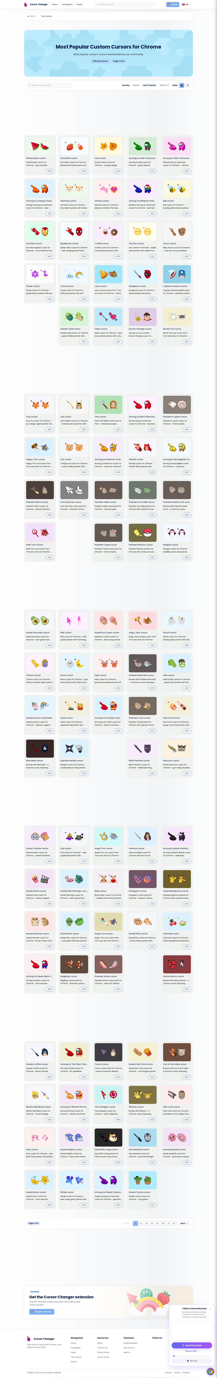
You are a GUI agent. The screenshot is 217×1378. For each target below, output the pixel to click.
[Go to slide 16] (199, 1356)
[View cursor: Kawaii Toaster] (40, 845)
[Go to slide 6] (182, 1356)
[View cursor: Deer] (108, 672)
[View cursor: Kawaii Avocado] (40, 630)
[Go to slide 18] (202, 1356)
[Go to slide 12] (192, 1356)
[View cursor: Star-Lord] (177, 1104)
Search (74, 1361)
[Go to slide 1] (173, 1356)
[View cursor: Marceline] (40, 758)
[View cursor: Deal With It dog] (108, 1146)
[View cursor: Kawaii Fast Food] (143, 1061)
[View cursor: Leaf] (108, 155)
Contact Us (102, 1347)
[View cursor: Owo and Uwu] (74, 499)
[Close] (210, 1309)
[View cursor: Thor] (108, 414)
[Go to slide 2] (175, 1356)
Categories (67, 4)
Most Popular (149, 85)
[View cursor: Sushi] (74, 715)
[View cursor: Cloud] (74, 283)
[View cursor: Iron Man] (40, 241)
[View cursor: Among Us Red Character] (143, 414)
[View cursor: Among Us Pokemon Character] (108, 456)
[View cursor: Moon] (74, 672)
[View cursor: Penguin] (177, 542)
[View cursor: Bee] (177, 198)
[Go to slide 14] (195, 1356)
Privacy (168, 1372)
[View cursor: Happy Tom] (40, 456)
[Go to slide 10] (189, 1356)
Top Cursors (76, 1357)
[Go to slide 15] (197, 1356)
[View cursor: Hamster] (74, 198)
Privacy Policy (103, 1352)
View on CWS (191, 1351)
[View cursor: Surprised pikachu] (177, 888)
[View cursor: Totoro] (108, 1061)
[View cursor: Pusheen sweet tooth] (177, 499)
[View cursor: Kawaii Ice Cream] (108, 630)
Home (55, 4)
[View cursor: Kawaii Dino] (74, 931)
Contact (186, 1372)
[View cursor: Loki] (74, 414)
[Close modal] (136, 673)
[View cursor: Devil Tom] (40, 542)
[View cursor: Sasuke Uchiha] (40, 1061)
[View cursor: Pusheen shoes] (108, 973)
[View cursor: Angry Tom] (108, 931)
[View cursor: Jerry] (108, 283)
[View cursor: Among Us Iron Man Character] (108, 715)
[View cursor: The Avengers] (108, 1104)
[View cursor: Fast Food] (177, 715)
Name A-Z (164, 85)
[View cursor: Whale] (74, 1189)
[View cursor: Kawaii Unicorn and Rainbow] (40, 715)
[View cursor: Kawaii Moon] (40, 1189)
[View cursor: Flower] (40, 283)
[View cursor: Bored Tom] (177, 326)
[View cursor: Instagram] (143, 888)
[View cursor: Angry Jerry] (143, 630)
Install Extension (131, 1343)
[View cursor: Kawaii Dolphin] (74, 1146)
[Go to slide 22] (208, 1356)
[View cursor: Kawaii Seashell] (177, 1146)
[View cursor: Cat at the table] (177, 1061)
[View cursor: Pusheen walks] (108, 499)
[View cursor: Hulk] (177, 672)
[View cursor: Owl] (74, 845)
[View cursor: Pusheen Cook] (143, 715)
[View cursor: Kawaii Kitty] (143, 931)
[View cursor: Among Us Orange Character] (40, 198)
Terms (177, 1372)
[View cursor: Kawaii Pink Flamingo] (74, 888)
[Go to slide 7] (184, 1356)
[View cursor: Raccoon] (177, 758)
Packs (79, 4)
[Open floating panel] (210, 1371)
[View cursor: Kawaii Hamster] (40, 931)
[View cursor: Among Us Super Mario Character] (40, 973)
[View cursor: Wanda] (143, 456)
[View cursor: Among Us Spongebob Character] (177, 456)
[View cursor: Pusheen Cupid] (108, 542)
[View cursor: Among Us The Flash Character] (74, 1061)
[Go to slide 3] (177, 1356)
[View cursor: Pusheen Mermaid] (143, 672)
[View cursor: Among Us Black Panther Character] (177, 845)
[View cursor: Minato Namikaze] (40, 1104)
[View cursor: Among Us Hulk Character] (143, 155)
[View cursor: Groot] (177, 241)
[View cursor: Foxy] (40, 414)
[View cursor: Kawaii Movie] (40, 888)
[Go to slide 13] (194, 1356)
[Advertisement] (108, 112)
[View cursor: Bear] (108, 888)
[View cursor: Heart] (108, 326)
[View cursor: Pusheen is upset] (177, 414)
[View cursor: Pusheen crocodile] (143, 499)
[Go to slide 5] (181, 1356)
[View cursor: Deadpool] (143, 283)
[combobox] (125, 4)
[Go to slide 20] (205, 1356)
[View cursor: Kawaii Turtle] (74, 326)
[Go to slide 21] (207, 1356)
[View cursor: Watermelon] (40, 155)
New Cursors (129, 1347)
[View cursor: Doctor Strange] (143, 326)
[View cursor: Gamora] (143, 845)
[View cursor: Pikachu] (143, 1104)
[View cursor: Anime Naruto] (177, 973)
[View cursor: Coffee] (108, 241)
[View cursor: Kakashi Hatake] (74, 758)
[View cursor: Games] (108, 198)
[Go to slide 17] (200, 1356)
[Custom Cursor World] (192, 1331)
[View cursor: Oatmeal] (177, 931)
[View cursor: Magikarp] (74, 973)
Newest (136, 85)
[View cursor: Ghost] (177, 630)
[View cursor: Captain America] (177, 283)
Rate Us (127, 1352)
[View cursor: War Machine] (143, 1146)
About (100, 1343)
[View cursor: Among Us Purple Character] (108, 1189)
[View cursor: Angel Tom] (108, 845)
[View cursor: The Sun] (143, 241)
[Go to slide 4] (179, 1356)
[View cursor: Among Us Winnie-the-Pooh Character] (74, 1104)
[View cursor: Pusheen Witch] (40, 499)
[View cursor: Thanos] (40, 672)
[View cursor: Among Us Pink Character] (177, 155)
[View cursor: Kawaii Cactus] (143, 1189)
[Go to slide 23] (210, 1356)
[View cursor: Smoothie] (74, 155)
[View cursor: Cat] (74, 456)
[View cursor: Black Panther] (143, 758)
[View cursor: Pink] (74, 630)
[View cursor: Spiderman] (74, 241)
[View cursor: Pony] (40, 1146)
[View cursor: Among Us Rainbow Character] (143, 198)
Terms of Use (103, 1357)
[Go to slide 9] (187, 1356)
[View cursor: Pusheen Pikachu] (143, 542)
